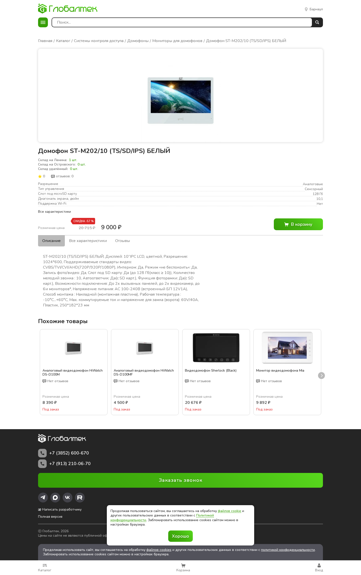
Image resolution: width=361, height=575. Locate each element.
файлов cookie (229, 511)
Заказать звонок (180, 480)
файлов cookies (158, 549)
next (321, 375)
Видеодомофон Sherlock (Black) (210, 371)
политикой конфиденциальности (288, 549)
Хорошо (180, 536)
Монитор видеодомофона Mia (280, 371)
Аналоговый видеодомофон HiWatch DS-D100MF (144, 373)
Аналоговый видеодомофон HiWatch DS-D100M (72, 373)
